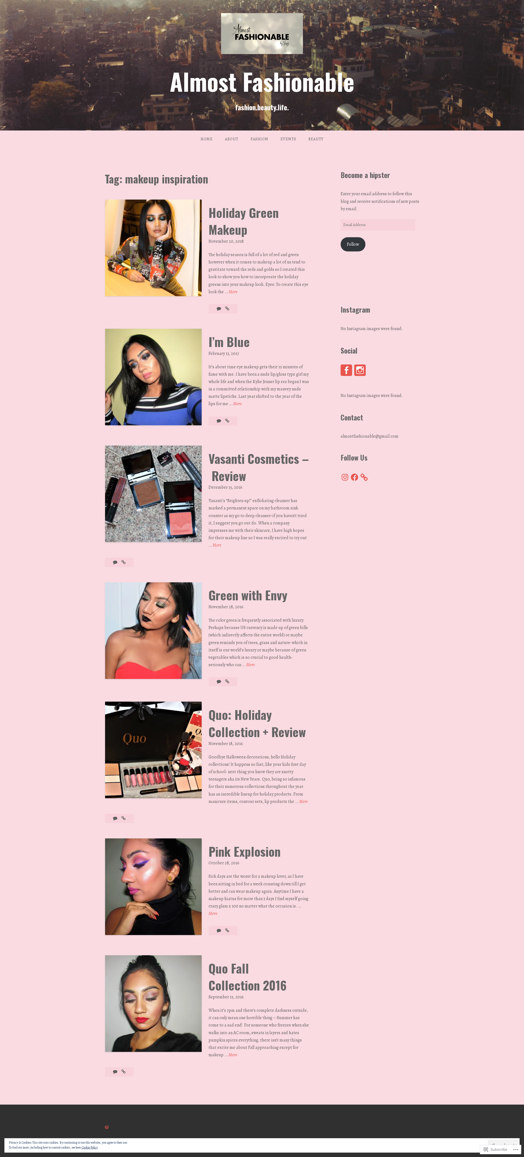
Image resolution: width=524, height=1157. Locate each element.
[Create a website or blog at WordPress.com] (107, 1128)
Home (207, 139)
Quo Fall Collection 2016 (248, 976)
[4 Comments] (219, 421)
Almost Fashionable (262, 81)
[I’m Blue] (227, 421)
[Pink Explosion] (227, 931)
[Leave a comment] (219, 309)
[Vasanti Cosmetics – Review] (123, 562)
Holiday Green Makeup (244, 221)
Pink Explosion (245, 851)
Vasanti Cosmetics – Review (259, 467)
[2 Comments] (115, 562)
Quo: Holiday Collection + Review (257, 723)
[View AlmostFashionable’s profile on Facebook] (346, 370)
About (231, 139)
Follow (353, 244)
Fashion (259, 139)
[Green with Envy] (227, 682)
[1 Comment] (115, 818)
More (233, 292)
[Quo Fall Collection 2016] (123, 1072)
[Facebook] (354, 477)
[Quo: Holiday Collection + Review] (123, 818)
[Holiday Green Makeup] (227, 309)
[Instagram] (345, 477)
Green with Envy (248, 595)
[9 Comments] (219, 931)
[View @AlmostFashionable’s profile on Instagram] (360, 370)
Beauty (315, 139)
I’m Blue (229, 342)
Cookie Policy (90, 1147)
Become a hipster (365, 175)
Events (288, 139)
